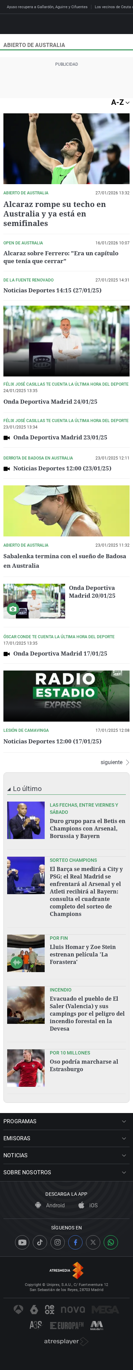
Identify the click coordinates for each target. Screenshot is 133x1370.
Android (55, 1205)
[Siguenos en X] (93, 1242)
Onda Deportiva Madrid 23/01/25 (60, 437)
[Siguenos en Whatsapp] (111, 1242)
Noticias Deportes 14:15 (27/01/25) (52, 290)
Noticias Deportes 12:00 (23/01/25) (62, 468)
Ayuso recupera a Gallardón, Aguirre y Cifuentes (47, 7)
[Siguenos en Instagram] (57, 1242)
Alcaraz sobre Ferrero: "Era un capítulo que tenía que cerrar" (60, 257)
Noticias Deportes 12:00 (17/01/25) (52, 741)
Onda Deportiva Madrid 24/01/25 (50, 401)
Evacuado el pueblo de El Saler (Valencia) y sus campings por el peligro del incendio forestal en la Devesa (87, 1013)
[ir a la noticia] (26, 820)
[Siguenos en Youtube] (22, 1242)
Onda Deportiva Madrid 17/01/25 (60, 653)
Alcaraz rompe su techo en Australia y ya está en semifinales (54, 213)
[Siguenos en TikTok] (40, 1242)
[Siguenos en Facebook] (75, 1242)
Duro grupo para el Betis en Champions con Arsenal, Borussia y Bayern (87, 828)
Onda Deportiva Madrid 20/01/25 (92, 591)
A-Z (118, 102)
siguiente (111, 762)
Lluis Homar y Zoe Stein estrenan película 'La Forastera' (83, 954)
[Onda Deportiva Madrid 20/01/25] (34, 601)
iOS (93, 1205)
